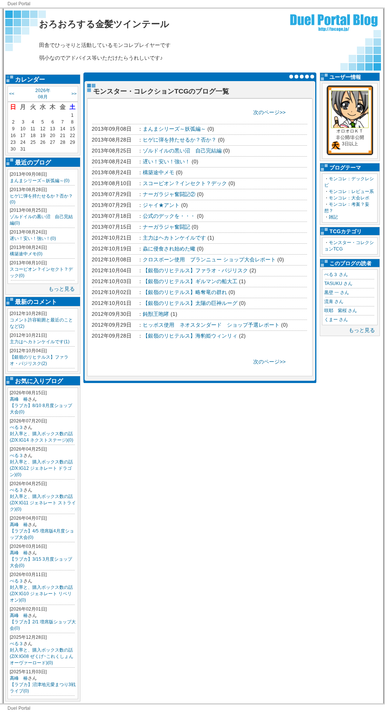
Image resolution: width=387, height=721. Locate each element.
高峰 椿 (19, 399)
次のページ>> (269, 112)
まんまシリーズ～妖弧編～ (174, 129)
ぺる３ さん (336, 274)
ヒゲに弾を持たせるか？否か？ (179, 140)
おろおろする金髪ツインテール (104, 24)
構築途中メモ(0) (26, 253)
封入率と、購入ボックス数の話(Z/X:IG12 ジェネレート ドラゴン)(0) (41, 468)
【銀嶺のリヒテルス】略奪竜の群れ (185, 292)
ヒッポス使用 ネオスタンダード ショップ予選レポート (211, 325)
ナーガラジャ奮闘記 (166, 227)
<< (11, 94)
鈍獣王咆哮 (156, 314)
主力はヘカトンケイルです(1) (40, 341)
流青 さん (333, 301)
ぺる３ (16, 427)
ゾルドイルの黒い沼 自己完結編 (182, 151)
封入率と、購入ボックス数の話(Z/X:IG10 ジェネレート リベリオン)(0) (41, 594)
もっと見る (61, 289)
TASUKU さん (338, 283)
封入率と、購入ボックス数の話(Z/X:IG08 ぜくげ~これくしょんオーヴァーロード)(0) (41, 656)
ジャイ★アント (161, 205)
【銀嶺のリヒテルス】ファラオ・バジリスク (195, 270)
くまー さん (336, 319)
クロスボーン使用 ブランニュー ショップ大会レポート (209, 259)
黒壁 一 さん (336, 292)
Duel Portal (19, 3)
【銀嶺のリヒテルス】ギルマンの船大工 (190, 281)
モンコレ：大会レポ (349, 198)
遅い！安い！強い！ (166, 161)
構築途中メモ (158, 172)
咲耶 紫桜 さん (340, 310)
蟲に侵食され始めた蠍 (169, 249)
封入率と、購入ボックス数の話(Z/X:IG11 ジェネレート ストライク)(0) (43, 503)
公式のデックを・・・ (169, 216)
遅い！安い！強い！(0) (33, 238)
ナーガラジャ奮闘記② (169, 194)
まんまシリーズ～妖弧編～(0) (40, 180)
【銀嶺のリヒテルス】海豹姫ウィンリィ (190, 336)
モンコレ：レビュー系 (351, 191)
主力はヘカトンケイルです (174, 238)
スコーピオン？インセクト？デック (185, 183)
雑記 (333, 217)
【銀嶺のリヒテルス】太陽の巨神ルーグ (190, 303)
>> (74, 94)
